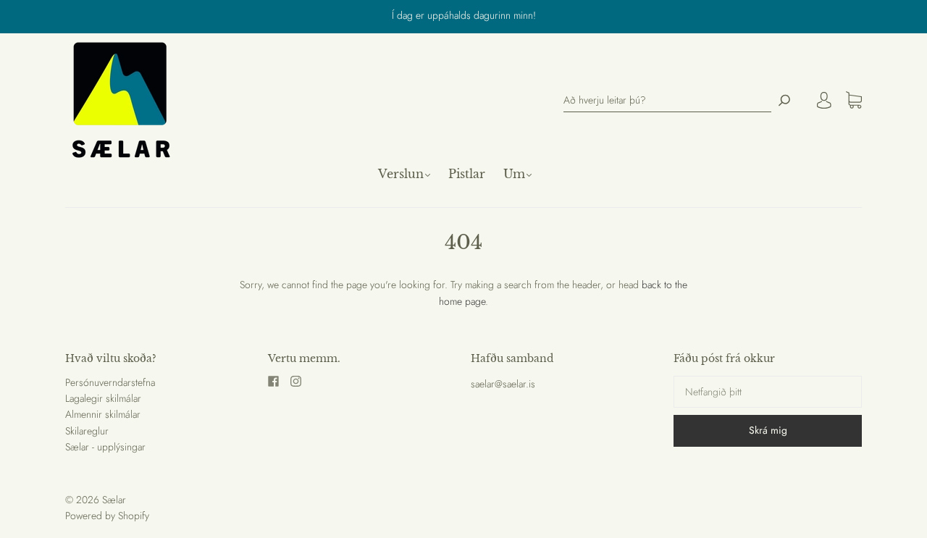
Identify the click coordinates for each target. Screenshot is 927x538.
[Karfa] (854, 100)
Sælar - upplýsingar (105, 447)
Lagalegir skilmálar (103, 398)
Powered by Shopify (107, 515)
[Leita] (784, 100)
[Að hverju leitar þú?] (667, 100)
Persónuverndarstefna (110, 382)
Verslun (401, 174)
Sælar (114, 499)
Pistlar (466, 174)
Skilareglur (87, 431)
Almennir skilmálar (102, 414)
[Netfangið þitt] (768, 392)
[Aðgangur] (824, 100)
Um (514, 174)
